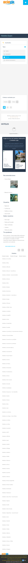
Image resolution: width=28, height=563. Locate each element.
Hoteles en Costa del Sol (7, 351)
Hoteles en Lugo (5, 440)
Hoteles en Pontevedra (6, 488)
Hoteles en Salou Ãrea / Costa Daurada (10, 496)
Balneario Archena (8, 192)
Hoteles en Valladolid (6, 537)
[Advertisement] (14, 19)
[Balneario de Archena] (14, 197)
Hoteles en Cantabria (6, 311)
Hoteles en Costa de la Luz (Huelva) (9, 343)
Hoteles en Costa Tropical (7, 355)
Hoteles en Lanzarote (6, 428)
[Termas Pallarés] (14, 184)
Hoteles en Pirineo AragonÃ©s (8, 480)
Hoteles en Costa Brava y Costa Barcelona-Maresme (12, 331)
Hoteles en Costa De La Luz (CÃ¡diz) (9, 339)
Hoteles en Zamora (6, 545)
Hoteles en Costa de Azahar (7, 335)
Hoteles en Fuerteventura (7, 371)
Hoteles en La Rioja (6, 424)
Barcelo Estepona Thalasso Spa (7, 165)
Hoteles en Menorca (6, 460)
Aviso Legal (7, 219)
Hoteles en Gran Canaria (7, 379)
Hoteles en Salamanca (6, 492)
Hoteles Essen (6, 36)
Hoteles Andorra (22, 256)
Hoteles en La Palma (6, 420)
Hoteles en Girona (5, 375)
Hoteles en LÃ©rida (6, 436)
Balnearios (8, 54)
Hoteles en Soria (5, 516)
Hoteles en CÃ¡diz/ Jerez (7, 307)
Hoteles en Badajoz (6, 287)
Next (22, 159)
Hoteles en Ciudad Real (6, 323)
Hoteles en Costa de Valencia (8, 347)
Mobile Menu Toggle (25, 2)
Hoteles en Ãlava (5, 262)
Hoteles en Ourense (6, 472)
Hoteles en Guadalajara (6, 387)
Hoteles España (5, 256)
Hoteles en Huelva (5, 395)
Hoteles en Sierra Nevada (7, 508)
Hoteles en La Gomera (6, 412)
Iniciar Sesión (7, 213)
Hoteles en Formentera (6, 367)
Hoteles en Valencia (6, 533)
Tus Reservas (7, 208)
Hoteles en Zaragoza (6, 549)
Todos (7, 51)
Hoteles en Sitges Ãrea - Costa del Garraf (10, 512)
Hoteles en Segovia (6, 500)
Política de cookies (8, 230)
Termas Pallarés (8, 179)
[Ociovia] (9, 2)
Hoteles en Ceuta (5, 319)
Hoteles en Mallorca (6, 452)
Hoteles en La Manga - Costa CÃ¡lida (9, 416)
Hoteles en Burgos (5, 299)
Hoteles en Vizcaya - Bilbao (7, 541)
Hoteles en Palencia (6, 476)
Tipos (4, 46)
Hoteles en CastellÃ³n (6, 315)
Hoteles (7, 57)
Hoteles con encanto (10, 60)
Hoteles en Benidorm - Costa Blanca (9, 295)
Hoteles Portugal (13, 256)
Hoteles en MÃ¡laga (6, 448)
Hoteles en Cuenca (6, 359)
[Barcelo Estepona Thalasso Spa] (8, 156)
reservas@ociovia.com (10, 246)
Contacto (6, 227)
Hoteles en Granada (6, 383)
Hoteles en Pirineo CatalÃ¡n (7, 484)
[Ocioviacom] (5, 554)
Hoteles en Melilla (5, 456)
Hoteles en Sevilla (5, 504)
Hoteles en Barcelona (6, 291)
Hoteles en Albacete (6, 266)
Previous (5, 159)
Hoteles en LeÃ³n (5, 432)
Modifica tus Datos (8, 211)
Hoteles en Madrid (5, 444)
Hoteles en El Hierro (6, 363)
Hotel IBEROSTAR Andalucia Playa (19, 166)
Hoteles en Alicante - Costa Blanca (9, 270)
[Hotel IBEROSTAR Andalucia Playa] (20, 156)
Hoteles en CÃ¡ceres (6, 303)
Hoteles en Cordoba (6, 327)
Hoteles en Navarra (6, 468)
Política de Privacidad (9, 222)
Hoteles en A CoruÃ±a (6, 258)
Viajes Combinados (9, 224)
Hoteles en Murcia (5, 464)
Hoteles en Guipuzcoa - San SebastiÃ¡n (10, 391)
